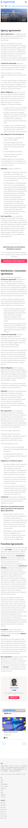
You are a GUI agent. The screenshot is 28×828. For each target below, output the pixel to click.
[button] (24, 743)
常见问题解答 (4, 784)
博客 (6, 6)
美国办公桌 (3, 788)
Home (2, 6)
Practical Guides (4, 786)
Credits (23, 774)
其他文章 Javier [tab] (7, 713)
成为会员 (3, 797)
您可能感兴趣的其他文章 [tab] (9, 710)
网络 (2, 782)
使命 (2, 780)
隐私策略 (3, 794)
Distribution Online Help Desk (14, 261)
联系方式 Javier (14, 697)
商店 (2, 790)
